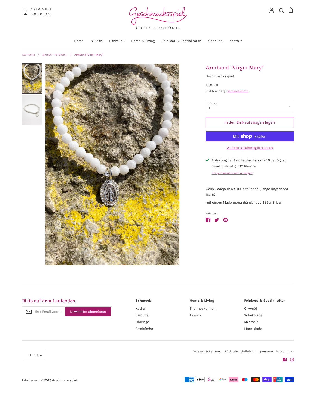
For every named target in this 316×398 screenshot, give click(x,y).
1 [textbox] (209, 108)
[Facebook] (283, 359)
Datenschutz (285, 351)
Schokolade (253, 315)
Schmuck (116, 41)
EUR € (33, 355)
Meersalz (251, 322)
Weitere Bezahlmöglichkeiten (250, 148)
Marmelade (253, 328)
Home (79, 41)
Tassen (195, 315)
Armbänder (144, 328)
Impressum (265, 351)
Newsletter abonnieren (88, 312)
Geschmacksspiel (220, 76)
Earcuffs (142, 315)
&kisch (96, 41)
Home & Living (143, 41)
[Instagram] (290, 359)
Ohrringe (142, 322)
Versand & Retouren (207, 351)
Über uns (215, 41)
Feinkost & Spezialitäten (181, 41)
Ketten (141, 308)
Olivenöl (250, 308)
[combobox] (250, 106)
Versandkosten (237, 91)
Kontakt (235, 41)
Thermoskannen (202, 308)
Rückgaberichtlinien (239, 351)
